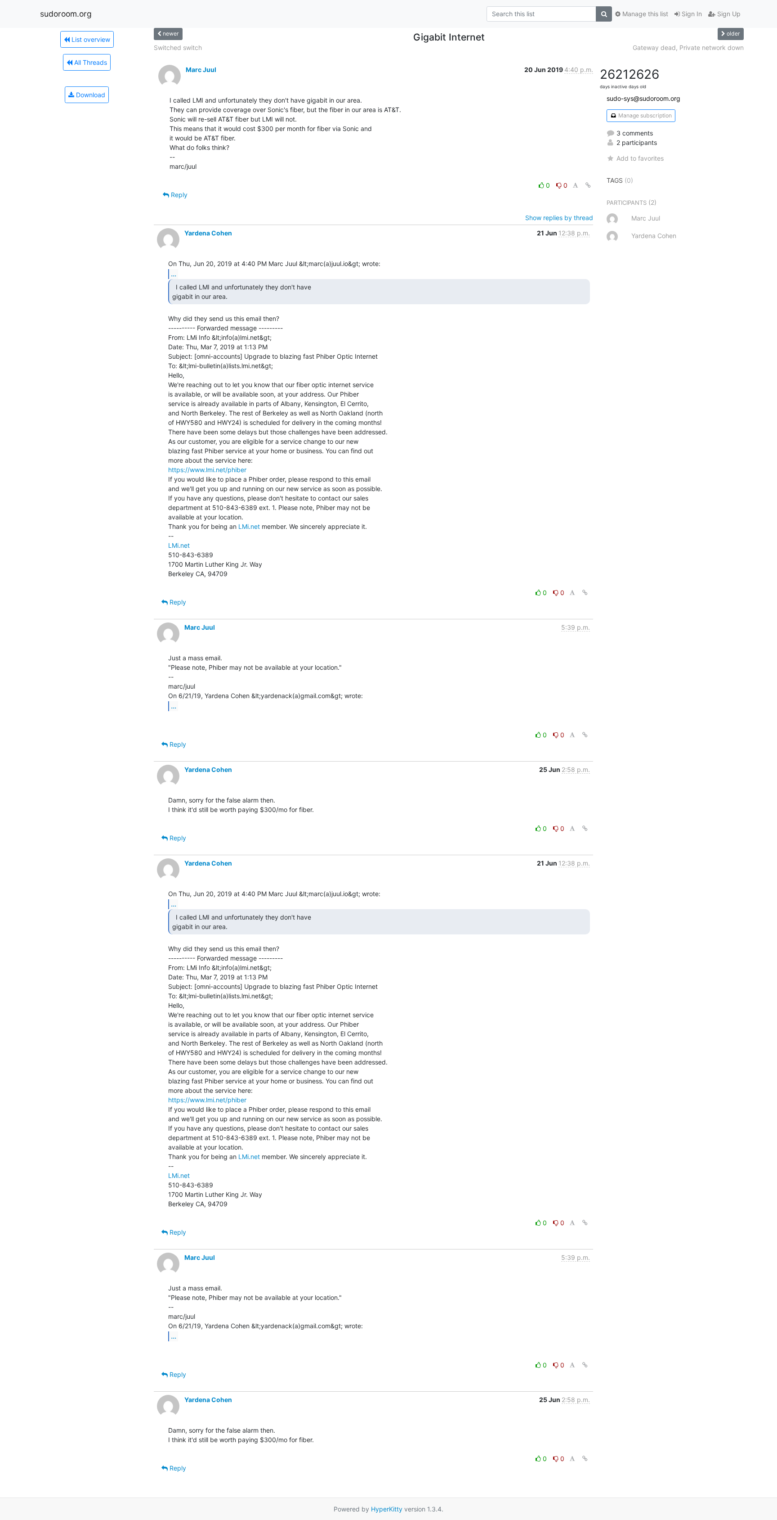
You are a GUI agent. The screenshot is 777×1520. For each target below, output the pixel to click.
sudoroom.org (66, 13)
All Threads (89, 62)
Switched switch (178, 47)
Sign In (691, 14)
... (173, 273)
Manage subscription (644, 115)
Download (89, 95)
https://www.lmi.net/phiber (207, 470)
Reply (178, 194)
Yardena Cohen (208, 233)
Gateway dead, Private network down (688, 47)
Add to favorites (640, 158)
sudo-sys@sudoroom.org (643, 98)
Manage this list (644, 14)
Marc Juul (201, 69)
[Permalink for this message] (588, 185)
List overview (90, 39)
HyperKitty (386, 1509)
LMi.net (249, 526)
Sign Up (728, 14)
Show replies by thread (559, 217)
